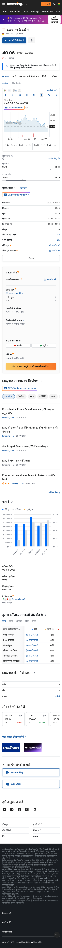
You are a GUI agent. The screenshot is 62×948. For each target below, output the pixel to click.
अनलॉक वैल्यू (52, 159)
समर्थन (35, 836)
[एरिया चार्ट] (9, 90)
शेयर (5, 11)
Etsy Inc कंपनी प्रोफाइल (17, 673)
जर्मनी (57, 696)
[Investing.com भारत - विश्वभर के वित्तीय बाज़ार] (17, 4)
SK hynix (8, 715)
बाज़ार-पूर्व (35, 11)
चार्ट (14, 76)
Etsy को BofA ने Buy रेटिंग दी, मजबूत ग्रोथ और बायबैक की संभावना (30, 429)
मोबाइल (5, 824)
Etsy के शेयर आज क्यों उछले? (16, 460)
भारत (25, 11)
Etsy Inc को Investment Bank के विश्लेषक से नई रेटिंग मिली (29, 477)
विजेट (4, 836)
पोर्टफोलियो (6, 830)
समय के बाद (47, 11)
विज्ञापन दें (37, 830)
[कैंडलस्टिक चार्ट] (5, 90)
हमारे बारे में (37, 824)
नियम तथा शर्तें (6, 913)
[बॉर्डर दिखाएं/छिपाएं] (19, 90)
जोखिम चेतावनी (7, 932)
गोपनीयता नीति (7, 922)
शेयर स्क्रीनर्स (15, 11)
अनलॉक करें (33, 635)
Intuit (31, 715)
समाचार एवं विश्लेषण (29, 76)
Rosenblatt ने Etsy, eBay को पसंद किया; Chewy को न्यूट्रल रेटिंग (28, 411)
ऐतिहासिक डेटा (16, 83)
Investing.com (8, 417)
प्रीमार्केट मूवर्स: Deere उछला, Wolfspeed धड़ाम (25, 446)
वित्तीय (45, 76)
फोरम (54, 76)
